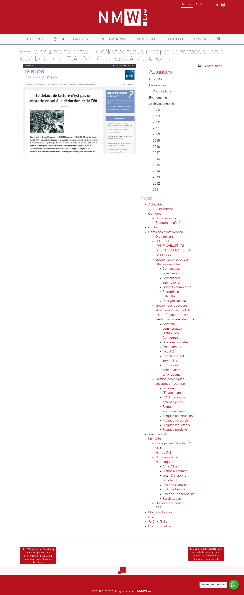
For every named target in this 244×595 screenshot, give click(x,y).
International (157, 434)
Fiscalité (168, 351)
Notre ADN (163, 452)
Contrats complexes (177, 287)
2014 (156, 171)
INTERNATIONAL (113, 39)
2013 (156, 177)
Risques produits (175, 429)
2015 (156, 165)
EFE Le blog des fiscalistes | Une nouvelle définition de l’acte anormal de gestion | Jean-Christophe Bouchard (206, 554)
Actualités (160, 71)
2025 (156, 110)
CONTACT (201, 39)
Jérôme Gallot (158, 521)
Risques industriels (176, 425)
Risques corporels (176, 420)
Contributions (212, 66)
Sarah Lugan (172, 498)
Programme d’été (167, 222)
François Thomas (175, 471)
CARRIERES (175, 39)
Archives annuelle (162, 104)
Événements (158, 97)
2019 (156, 140)
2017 (156, 153)
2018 (156, 146)
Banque (168, 388)
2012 (156, 183)
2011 (156, 189)
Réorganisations (174, 301)
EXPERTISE (81, 39)
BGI (61, 39)
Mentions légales (160, 512)
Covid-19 (155, 79)
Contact (154, 227)
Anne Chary (171, 466)
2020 (156, 134)
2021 (156, 128)
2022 (156, 122)
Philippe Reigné (174, 489)
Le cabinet (155, 438)
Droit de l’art (164, 236)
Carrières (154, 213)
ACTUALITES (146, 39)
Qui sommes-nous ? (169, 503)
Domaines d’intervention (165, 232)
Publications (158, 85)
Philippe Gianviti (174, 485)
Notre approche (166, 457)
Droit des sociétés (175, 342)
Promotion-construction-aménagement (173, 370)
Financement (172, 347)
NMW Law (145, 591)
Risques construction (178, 416)
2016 (156, 159)
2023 (156, 116)
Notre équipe (164, 462)
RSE (158, 508)
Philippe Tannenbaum (178, 494)
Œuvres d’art (172, 393)
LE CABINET (34, 39)
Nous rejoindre (165, 218)
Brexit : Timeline (159, 526)
